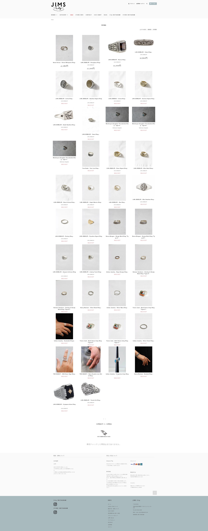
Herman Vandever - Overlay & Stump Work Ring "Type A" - (144, 272)
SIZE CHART (98, 15)
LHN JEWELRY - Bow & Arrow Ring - (64, 202)
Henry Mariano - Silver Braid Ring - (90, 307)
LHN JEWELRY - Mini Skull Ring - (144, 168)
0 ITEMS (154, 3)
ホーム (109, 504)
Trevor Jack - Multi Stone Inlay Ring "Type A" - (143, 308)
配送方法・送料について (113, 508)
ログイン (143, 3)
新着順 (155, 29)
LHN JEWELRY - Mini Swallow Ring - (144, 199)
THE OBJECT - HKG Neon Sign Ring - (64, 374)
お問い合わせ (111, 517)
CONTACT (89, 15)
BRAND (53, 15)
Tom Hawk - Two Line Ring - (90, 168)
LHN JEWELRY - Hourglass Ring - (91, 62)
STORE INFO (79, 15)
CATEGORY (63, 15)
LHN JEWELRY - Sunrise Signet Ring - (143, 98)
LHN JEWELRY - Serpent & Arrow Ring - (64, 272)
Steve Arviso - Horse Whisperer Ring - (64, 62)
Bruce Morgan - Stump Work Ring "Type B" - (143, 237)
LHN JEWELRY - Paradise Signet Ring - (90, 237)
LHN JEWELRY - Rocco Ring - (117, 59)
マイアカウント (111, 520)
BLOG (105, 15)
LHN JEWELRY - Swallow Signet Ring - (91, 99)
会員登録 (138, 3)
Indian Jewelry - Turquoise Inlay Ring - (117, 374)
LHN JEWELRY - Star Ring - (117, 202)
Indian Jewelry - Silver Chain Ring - (143, 340)
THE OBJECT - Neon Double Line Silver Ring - (91, 374)
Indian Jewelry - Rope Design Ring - (117, 272)
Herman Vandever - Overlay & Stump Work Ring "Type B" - (64, 308)
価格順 (149, 29)
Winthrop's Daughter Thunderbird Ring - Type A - (117, 124)
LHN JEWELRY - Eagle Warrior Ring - (91, 202)
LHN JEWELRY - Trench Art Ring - (91, 400)
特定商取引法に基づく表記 (114, 513)
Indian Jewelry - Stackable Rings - (64, 340)
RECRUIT (110, 522)
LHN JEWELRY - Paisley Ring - (64, 236)
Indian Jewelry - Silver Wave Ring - (117, 307)
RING (52, 19)
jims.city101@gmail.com (142, 512)
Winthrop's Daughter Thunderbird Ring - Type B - (143, 124)
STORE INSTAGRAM (129, 15)
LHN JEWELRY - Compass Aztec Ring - (64, 405)
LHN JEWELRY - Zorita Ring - (64, 98)
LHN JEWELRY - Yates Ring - (143, 52)
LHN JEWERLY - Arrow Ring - (117, 98)
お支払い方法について (113, 506)
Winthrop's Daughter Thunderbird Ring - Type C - (64, 158)
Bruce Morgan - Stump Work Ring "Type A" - (117, 237)
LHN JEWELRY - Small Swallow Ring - (64, 124)
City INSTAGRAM (115, 15)
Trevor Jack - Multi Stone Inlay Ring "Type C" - (117, 341)
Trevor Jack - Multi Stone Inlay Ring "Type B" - (91, 341)
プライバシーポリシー (113, 515)
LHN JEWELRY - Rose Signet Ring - (117, 168)
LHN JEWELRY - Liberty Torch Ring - (91, 272)
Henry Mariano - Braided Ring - (143, 374)
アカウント (132, 3)
